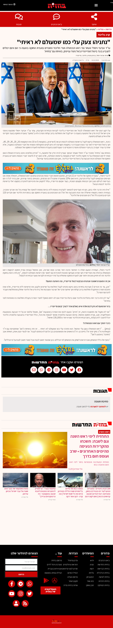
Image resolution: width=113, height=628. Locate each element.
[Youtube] (11, 593)
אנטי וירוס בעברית (55, 568)
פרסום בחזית (56, 560)
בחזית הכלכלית (103, 572)
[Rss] (25, 603)
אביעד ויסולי (100, 55)
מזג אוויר (90, 581)
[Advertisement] (56, 524)
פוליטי (100, 29)
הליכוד (84, 55)
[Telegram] (20, 583)
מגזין (92, 564)
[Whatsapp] (29, 583)
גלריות (91, 572)
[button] (96, 5)
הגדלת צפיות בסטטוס (53, 572)
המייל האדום (73, 572)
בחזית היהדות (104, 581)
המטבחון (90, 577)
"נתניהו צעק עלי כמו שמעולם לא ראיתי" (63, 42)
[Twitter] (29, 593)
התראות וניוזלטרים (70, 564)
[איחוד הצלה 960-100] (56, 173)
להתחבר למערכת (98, 406)
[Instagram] (20, 593)
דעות (92, 568)
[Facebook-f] (11, 583)
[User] (16, 603)
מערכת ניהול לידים (54, 564)
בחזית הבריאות (103, 568)
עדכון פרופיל (73, 560)
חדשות (108, 29)
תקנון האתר (73, 581)
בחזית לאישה (104, 577)
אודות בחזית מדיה (70, 585)
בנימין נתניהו (91, 55)
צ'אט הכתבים (56, 24)
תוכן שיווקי (90, 585)
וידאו (92, 560)
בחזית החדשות (104, 564)
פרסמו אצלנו (72, 577)
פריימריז (78, 55)
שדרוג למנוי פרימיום (70, 568)
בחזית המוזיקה (104, 585)
